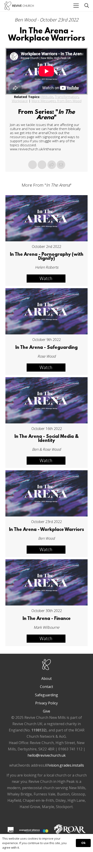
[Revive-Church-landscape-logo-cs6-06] (19, 6)
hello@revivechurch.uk (47, 755)
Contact (46, 686)
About (46, 678)
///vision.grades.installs (64, 765)
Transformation (67, 96)
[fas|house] (11, 830)
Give (46, 711)
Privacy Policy (46, 703)
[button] (76, 5)
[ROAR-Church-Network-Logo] (69, 831)
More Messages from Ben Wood (56, 100)
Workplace (20, 100)
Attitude (47, 96)
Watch (46, 278)
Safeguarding (46, 694)
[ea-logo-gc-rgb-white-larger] (33, 831)
